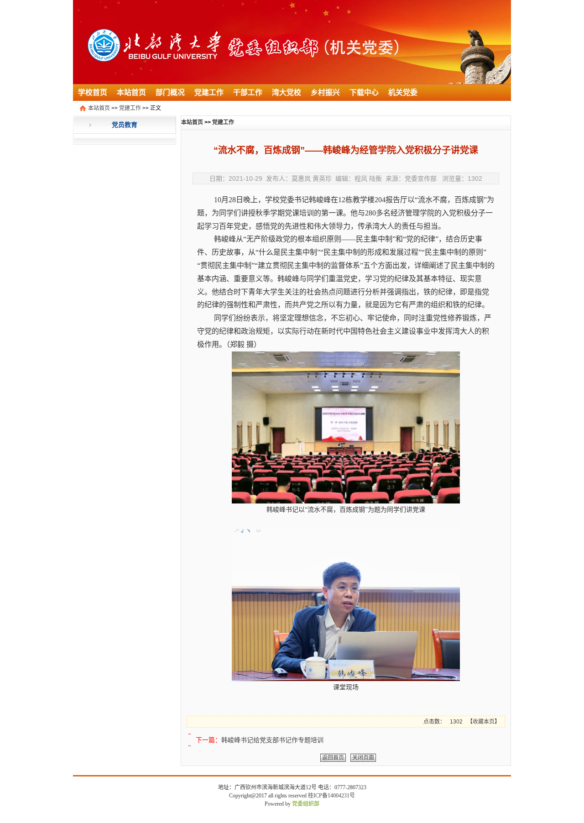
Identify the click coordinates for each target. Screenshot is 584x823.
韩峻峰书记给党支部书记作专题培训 (272, 740)
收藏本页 (484, 721)
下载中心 (364, 92)
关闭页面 (363, 758)
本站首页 (131, 92)
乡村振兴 (325, 92)
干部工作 (247, 92)
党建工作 (209, 92)
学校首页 (92, 92)
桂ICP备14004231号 (331, 795)
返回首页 (333, 758)
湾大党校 (286, 92)
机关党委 (402, 92)
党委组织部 (305, 804)
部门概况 (170, 92)
